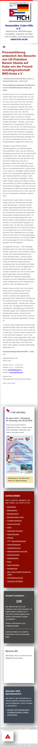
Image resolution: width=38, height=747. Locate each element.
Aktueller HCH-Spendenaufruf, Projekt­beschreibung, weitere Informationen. (18, 712)
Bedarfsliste (11, 507)
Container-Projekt (11, 626)
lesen (7, 637)
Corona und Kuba (13, 524)
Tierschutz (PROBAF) (15, 581)
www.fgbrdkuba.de (16, 372)
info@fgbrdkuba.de (15, 370)
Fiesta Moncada (13, 534)
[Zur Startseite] (19, 11)
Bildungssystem (13, 514)
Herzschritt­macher (14, 545)
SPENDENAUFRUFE (15, 578)
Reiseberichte (12, 568)
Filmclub (10, 538)
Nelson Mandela (13, 565)
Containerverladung (14, 521)
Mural (9, 562)
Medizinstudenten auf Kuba (17, 551)
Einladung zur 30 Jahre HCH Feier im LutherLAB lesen (18, 479)
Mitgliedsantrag (12, 558)
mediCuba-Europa (14, 548)
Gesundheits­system (18, 541)
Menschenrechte (13, 555)
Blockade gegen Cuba (15, 517)
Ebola (9, 527)
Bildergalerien (12, 510)
